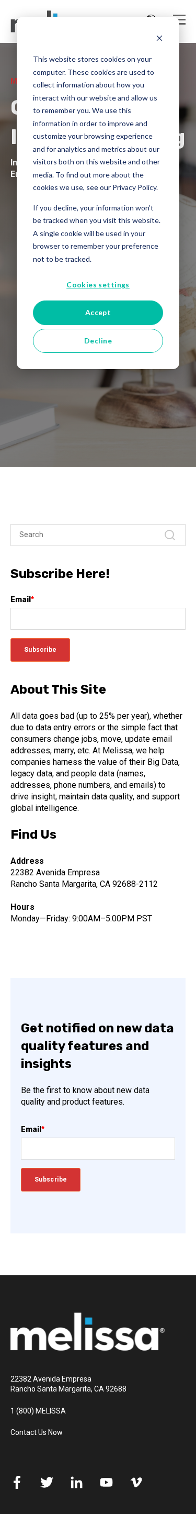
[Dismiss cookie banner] (159, 39)
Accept (98, 312)
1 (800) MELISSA (38, 1411)
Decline (98, 340)
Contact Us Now (36, 1432)
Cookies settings (98, 284)
